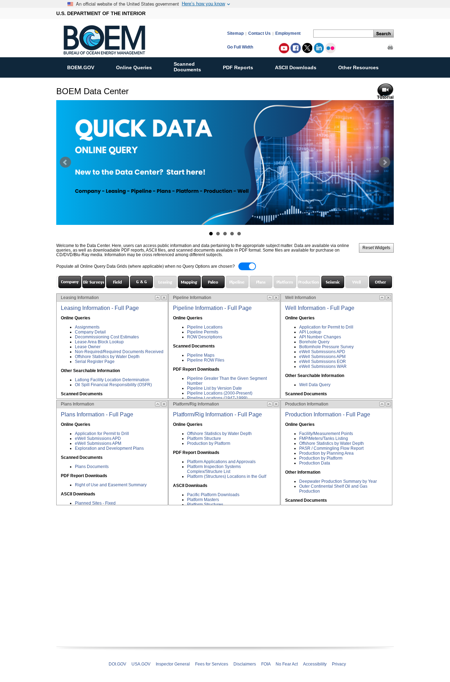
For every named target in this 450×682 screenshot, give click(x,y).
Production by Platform (208, 443)
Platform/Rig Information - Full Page (217, 414)
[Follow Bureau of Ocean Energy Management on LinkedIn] (319, 48)
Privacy (339, 664)
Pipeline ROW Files (205, 360)
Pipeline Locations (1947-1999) (217, 398)
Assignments (87, 327)
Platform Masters (203, 499)
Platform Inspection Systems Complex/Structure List (214, 469)
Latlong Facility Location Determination (112, 379)
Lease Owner (88, 346)
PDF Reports (238, 67)
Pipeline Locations (205, 327)
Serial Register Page (95, 361)
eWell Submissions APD (98, 438)
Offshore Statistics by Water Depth (107, 356)
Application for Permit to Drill (102, 433)
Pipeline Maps (200, 355)
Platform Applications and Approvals (221, 461)
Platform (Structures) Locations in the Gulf (226, 476)
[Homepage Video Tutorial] (385, 90)
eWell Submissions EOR (322, 361)
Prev (65, 162)
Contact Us (259, 33)
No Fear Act (287, 664)
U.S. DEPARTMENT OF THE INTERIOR (101, 13)
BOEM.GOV (80, 67)
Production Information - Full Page (327, 414)
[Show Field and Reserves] (117, 282)
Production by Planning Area (326, 453)
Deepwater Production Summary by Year (338, 481)
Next (384, 162)
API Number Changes (320, 336)
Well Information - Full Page (319, 308)
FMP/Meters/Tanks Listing (323, 438)
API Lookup (310, 332)
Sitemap (235, 33)
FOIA (265, 664)
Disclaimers (244, 664)
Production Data (314, 463)
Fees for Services (211, 664)
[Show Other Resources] (380, 282)
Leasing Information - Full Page (100, 308)
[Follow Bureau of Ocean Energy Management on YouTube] (284, 48)
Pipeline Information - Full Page (212, 308)
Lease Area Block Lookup (99, 341)
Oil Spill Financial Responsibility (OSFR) (113, 384)
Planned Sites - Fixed (95, 503)
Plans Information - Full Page (97, 414)
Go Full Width (240, 47)
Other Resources (358, 67)
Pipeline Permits (202, 332)
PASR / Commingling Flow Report (331, 448)
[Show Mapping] (189, 282)
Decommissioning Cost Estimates (107, 336)
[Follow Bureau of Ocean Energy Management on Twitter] (307, 48)
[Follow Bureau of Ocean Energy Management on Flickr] (330, 48)
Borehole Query (314, 341)
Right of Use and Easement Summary (111, 484)
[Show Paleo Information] (213, 282)
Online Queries (134, 67)
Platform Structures (205, 504)
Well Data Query (314, 384)
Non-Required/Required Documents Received (119, 351)
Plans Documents (92, 466)
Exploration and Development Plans (109, 448)
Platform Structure (204, 438)
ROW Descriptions (204, 336)
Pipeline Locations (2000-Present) (219, 393)
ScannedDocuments (187, 66)
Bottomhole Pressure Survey (326, 346)
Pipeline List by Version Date (214, 388)
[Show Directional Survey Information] (93, 282)
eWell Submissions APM (98, 443)
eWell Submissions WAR (323, 366)
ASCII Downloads (295, 67)
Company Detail (90, 332)
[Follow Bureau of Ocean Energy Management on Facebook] (295, 48)
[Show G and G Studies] (141, 282)
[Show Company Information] (69, 282)
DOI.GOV (117, 664)
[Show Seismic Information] (332, 282)
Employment (288, 33)
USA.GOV (140, 664)
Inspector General (173, 664)
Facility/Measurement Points (326, 433)
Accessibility (315, 664)
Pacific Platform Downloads (213, 494)
